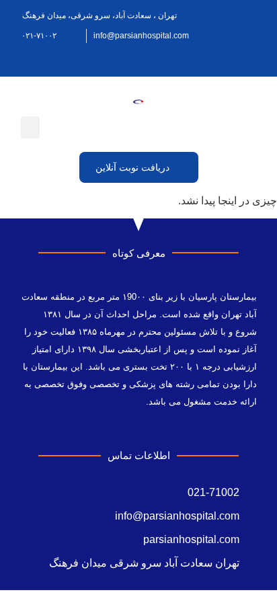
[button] (30, 127)
